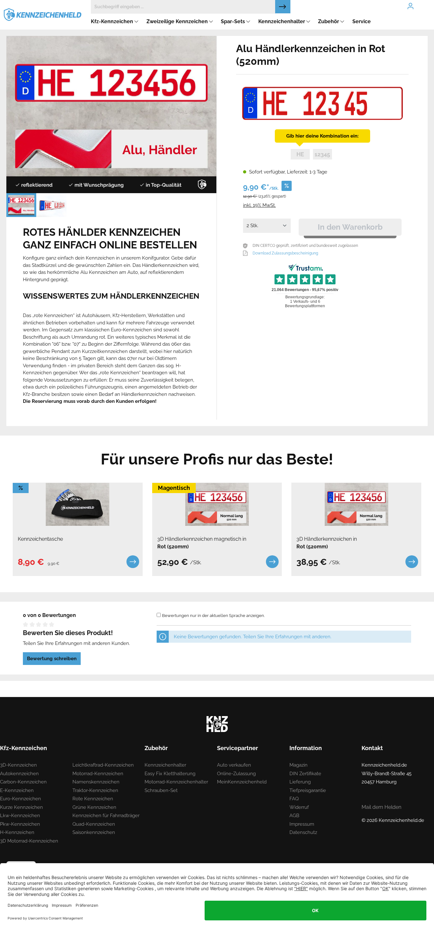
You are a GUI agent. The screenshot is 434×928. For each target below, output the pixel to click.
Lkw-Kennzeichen (20, 815)
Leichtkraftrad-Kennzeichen (103, 765)
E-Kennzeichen (17, 790)
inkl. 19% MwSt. (259, 205)
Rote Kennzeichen (92, 799)
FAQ (294, 799)
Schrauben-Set (161, 790)
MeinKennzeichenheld (242, 782)
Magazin (298, 765)
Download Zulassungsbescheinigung (285, 253)
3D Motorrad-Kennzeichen (29, 841)
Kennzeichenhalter (165, 765)
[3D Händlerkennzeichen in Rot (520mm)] (356, 504)
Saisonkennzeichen (93, 832)
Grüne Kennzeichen (94, 807)
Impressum (301, 824)
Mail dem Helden (381, 807)
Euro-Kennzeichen (20, 799)
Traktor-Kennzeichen (95, 790)
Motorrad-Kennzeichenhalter (176, 782)
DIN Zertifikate (305, 773)
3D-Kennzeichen (18, 765)
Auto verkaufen (234, 765)
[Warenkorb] (426, 0)
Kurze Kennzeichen (21, 807)
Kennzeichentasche (40, 539)
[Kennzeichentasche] (77, 504)
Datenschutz (303, 832)
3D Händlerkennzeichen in (326, 543)
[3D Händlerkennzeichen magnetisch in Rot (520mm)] (217, 504)
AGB (294, 815)
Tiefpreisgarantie (307, 790)
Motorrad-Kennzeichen (97, 773)
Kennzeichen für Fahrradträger (105, 815)
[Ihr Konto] (410, 6)
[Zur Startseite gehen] (42, 14)
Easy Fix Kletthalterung (170, 773)
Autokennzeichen (19, 773)
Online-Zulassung (236, 773)
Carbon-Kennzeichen (23, 782)
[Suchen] (282, 6)
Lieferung (300, 782)
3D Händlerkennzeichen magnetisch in (201, 543)
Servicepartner (237, 748)
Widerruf (299, 807)
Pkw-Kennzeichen (20, 824)
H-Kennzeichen (17, 832)
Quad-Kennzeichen (93, 824)
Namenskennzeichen (95, 782)
